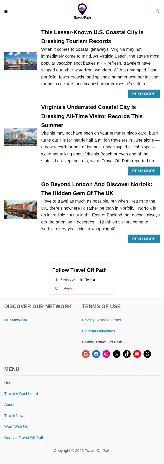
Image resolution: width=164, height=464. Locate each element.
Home (9, 383)
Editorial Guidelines (98, 331)
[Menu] (6, 12)
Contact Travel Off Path (24, 437)
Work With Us (16, 426)
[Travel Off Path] (82, 11)
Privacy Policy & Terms (101, 320)
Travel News (14, 415)
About (9, 405)
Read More (145, 95)
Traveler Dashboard (21, 394)
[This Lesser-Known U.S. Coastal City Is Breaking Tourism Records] (20, 63)
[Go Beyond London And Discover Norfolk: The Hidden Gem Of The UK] (20, 211)
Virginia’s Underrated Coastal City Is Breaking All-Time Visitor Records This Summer (92, 116)
